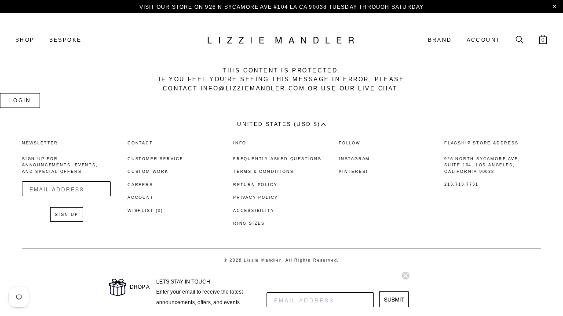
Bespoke (65, 40)
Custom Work (148, 171)
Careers (140, 185)
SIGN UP (66, 214)
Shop (25, 40)
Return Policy (255, 185)
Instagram (354, 159)
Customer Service (155, 159)
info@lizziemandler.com (253, 88)
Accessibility (253, 210)
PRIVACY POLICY (255, 197)
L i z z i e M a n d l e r (281, 40)
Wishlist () (145, 210)
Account (484, 40)
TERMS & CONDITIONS (263, 171)
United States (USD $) (278, 124)
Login (20, 100)
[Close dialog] (405, 275)
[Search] (519, 40)
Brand (440, 40)
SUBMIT (394, 299)
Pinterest (354, 171)
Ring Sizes (249, 223)
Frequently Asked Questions (277, 159)
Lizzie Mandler (262, 260)
